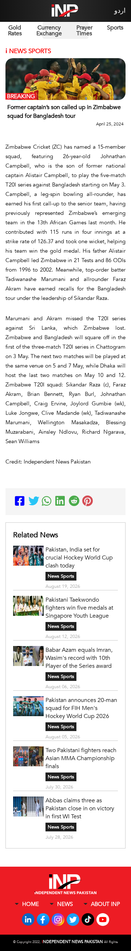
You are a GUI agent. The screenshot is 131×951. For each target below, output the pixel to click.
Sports (115, 28)
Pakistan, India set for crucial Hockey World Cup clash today (79, 558)
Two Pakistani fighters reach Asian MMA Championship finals (80, 758)
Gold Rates (15, 30)
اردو (120, 10)
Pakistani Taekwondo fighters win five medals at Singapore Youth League (79, 608)
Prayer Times (84, 30)
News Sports (61, 576)
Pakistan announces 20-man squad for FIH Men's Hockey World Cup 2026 (81, 708)
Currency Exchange (49, 30)
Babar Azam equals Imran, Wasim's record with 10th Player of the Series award (78, 658)
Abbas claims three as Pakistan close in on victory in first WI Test (79, 808)
